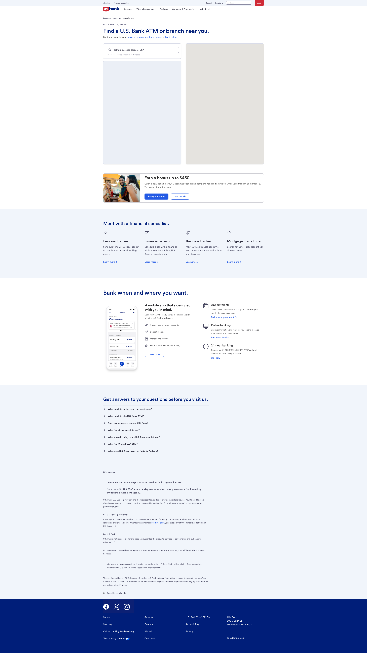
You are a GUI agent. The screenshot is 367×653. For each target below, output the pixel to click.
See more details (220, 337)
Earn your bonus (156, 196)
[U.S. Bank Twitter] (116, 607)
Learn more (109, 262)
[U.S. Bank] (111, 9)
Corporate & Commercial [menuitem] (183, 9)
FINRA (154, 522)
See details (180, 196)
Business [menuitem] (164, 9)
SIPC (162, 522)
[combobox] (238, 3)
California (117, 18)
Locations (219, 3)
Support (209, 3)
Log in (259, 3)
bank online (171, 37)
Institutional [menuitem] (204, 9)
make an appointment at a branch (145, 37)
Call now (215, 357)
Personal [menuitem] (128, 9)
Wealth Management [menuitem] (145, 9)
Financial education (121, 3)
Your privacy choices (114, 638)
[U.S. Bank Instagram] (127, 607)
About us (106, 3)
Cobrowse (150, 638)
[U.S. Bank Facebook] (106, 607)
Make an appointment (222, 317)
